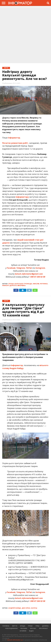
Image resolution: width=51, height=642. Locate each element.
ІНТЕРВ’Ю (23, 631)
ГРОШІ (30, 626)
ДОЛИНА (45, 626)
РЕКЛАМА (23, 628)
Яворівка (21, 285)
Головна (5, 626)
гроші (11, 284)
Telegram (20, 268)
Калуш (34, 608)
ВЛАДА (22, 626)
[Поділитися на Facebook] (16, 289)
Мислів (36, 284)
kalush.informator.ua (15, 640)
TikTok (29, 268)
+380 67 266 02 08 (37, 276)
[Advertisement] (25, 35)
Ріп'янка (44, 284)
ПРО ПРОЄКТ (43, 628)
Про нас (33, 628)
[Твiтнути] (29, 289)
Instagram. (40, 268)
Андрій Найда (14, 608)
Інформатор (17, 365)
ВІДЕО (31, 631)
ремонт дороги (9, 285)
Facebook (11, 268)
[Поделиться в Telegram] (22, 612)
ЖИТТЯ (14, 626)
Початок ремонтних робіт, (15, 143)
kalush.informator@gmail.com (29, 274)
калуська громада (23, 284)
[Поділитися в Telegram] (22, 289)
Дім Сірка (26, 608)
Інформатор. (14, 137)
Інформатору (22, 197)
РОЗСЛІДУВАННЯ (11, 628)
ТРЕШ (37, 626)
